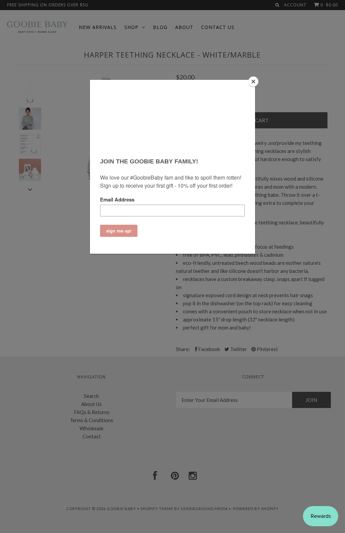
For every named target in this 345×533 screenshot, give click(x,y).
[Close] (253, 81)
